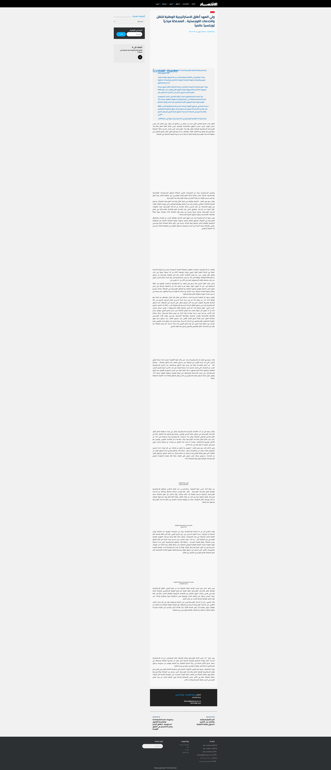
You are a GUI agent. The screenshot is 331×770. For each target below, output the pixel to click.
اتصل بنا (187, 750)
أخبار (188, 747)
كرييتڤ (164, 4)
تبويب (157, 4)
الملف (193, 4)
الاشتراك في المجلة (184, 745)
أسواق (178, 4)
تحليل (171, 4)
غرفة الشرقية (185, 752)
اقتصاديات (186, 4)
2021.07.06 (192, 31)
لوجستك (212, 12)
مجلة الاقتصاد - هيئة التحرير (207, 31)
